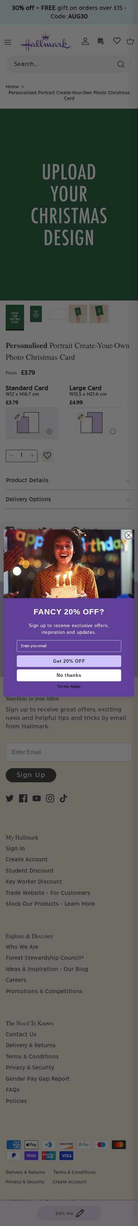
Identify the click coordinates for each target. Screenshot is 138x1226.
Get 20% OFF (69, 660)
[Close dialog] (128, 535)
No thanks (69, 675)
